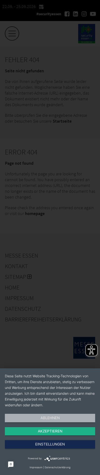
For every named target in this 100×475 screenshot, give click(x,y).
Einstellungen (50, 444)
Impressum (36, 467)
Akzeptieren (50, 431)
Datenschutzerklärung (57, 467)
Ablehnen (50, 418)
